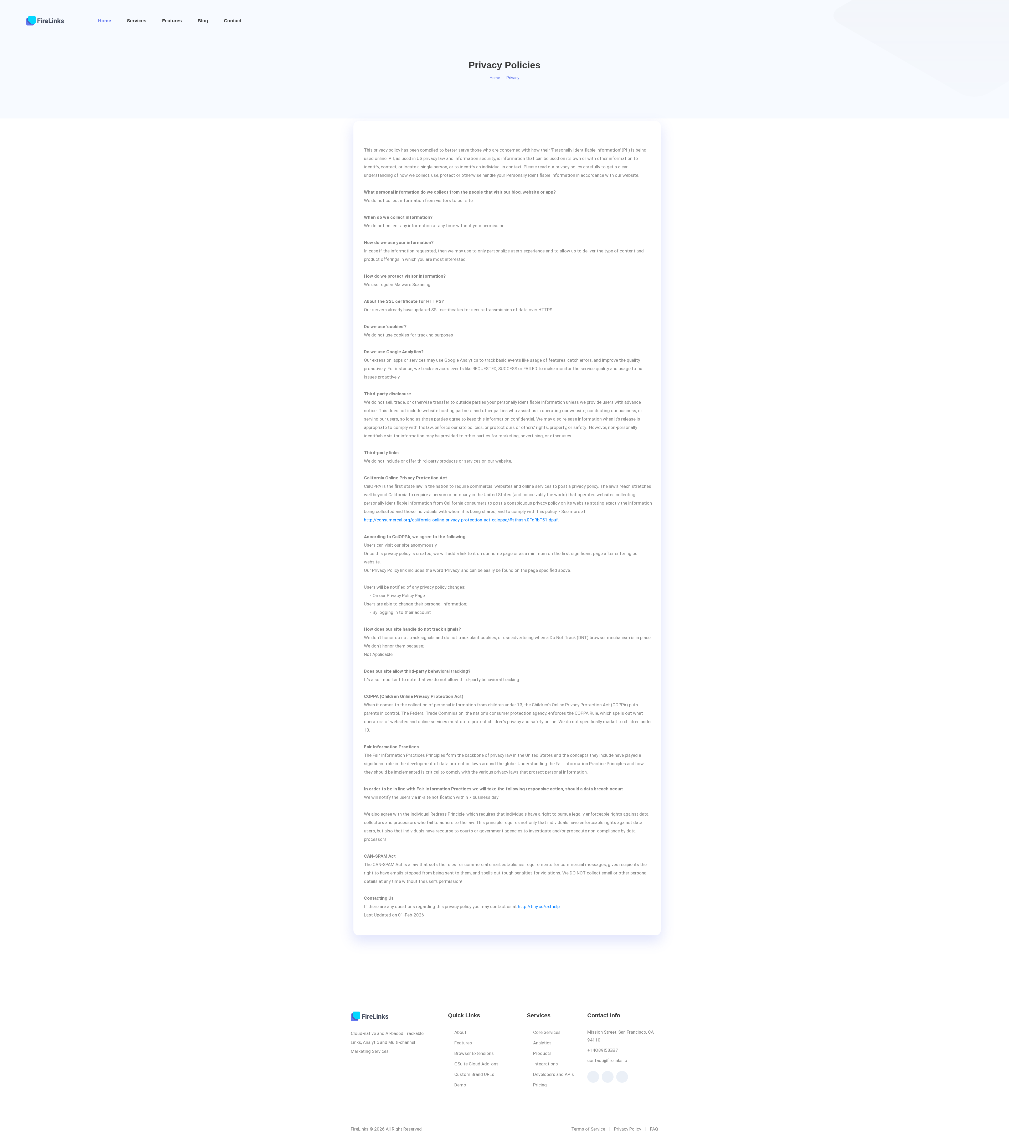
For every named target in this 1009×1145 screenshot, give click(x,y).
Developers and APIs (553, 1074)
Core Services (546, 1032)
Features (172, 20)
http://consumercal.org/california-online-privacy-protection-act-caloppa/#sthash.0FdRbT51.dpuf (461, 519)
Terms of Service (588, 1129)
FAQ (654, 1129)
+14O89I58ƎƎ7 (602, 1050)
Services (136, 20)
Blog (203, 20)
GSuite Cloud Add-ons (476, 1063)
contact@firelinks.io (607, 1060)
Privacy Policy (627, 1129)
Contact (232, 20)
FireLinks (359, 1129)
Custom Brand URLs (474, 1074)
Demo (460, 1084)
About (460, 1032)
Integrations (545, 1063)
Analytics (542, 1042)
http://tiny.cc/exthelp (539, 906)
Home (104, 20)
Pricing (540, 1084)
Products (542, 1053)
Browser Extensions (474, 1053)
